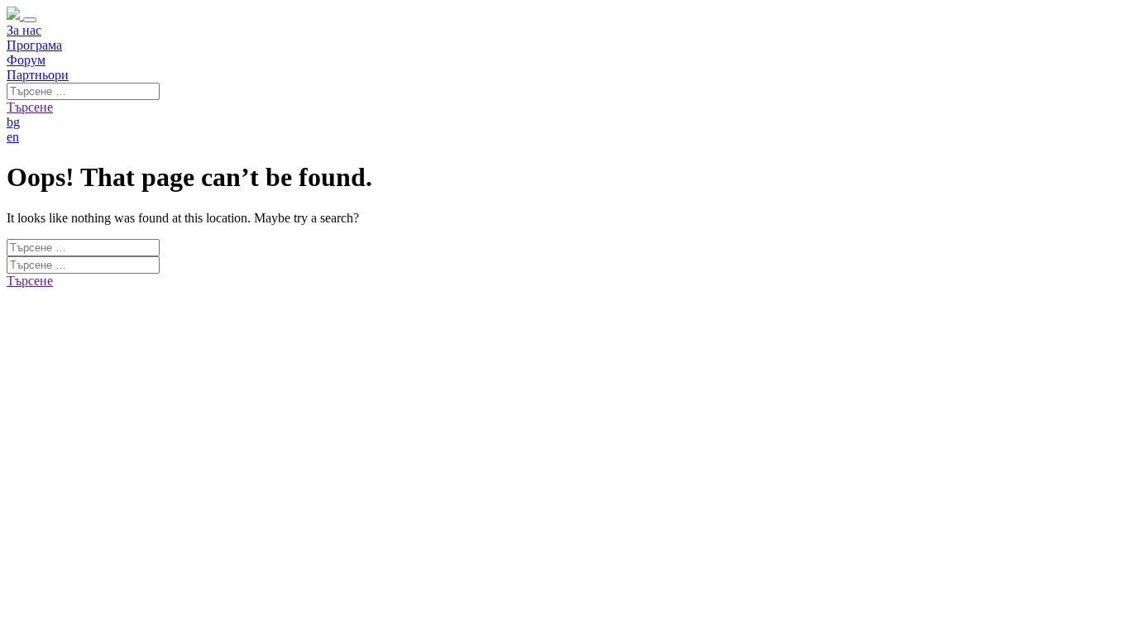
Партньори (38, 75)
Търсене (30, 107)
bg (13, 122)
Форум (26, 60)
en (13, 137)
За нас (24, 30)
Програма (34, 45)
